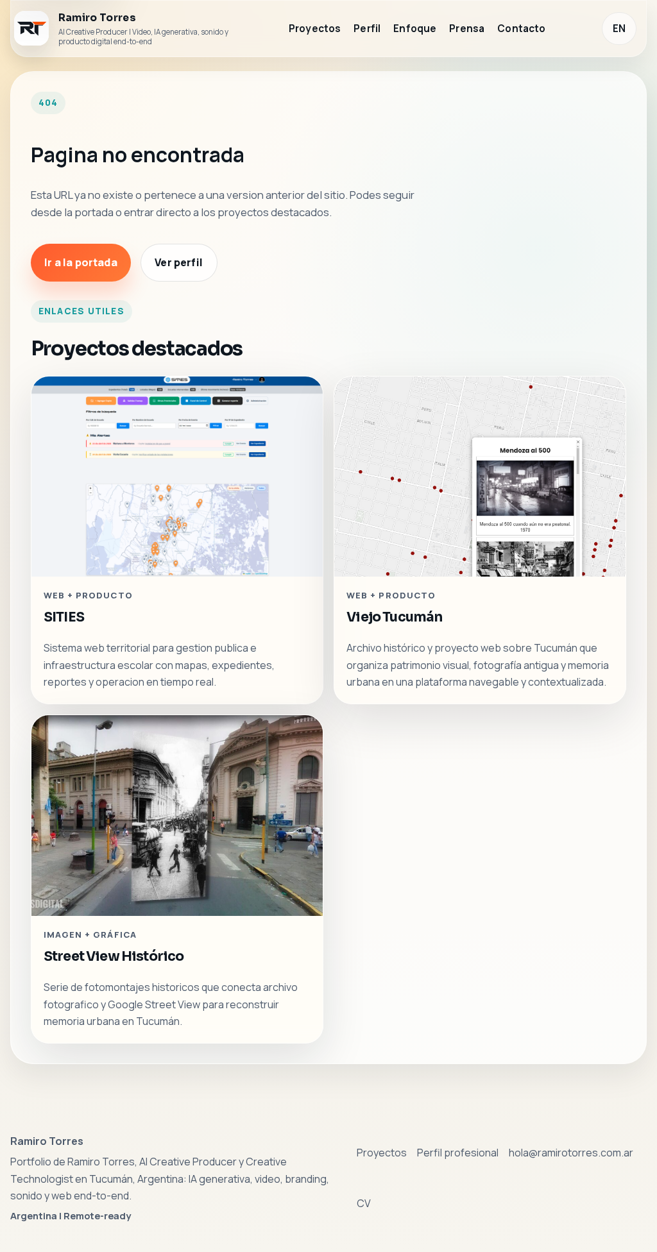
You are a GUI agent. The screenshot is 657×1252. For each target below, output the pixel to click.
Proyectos (315, 28)
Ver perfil (179, 263)
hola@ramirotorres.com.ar (571, 1153)
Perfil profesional (458, 1153)
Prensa (466, 28)
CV (364, 1203)
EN (619, 28)
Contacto (521, 28)
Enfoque (414, 28)
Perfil (367, 28)
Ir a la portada (80, 263)
